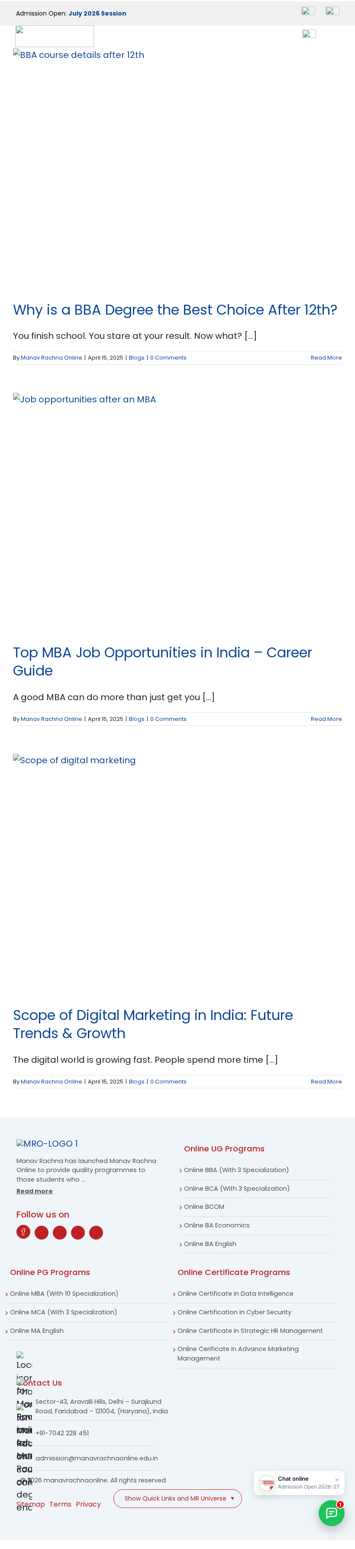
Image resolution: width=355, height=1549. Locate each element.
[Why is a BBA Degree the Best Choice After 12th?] (177, 168)
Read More (326, 358)
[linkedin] (96, 1233)
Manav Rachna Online (51, 358)
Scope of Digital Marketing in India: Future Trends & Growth (153, 1024)
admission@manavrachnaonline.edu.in (97, 1458)
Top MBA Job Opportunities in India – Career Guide (162, 661)
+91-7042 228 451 (62, 1433)
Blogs (137, 358)
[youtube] (78, 1233)
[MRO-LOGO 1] (47, 1144)
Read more (34, 1191)
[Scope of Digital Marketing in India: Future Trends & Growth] (177, 873)
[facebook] (23, 1232)
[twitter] (41, 1233)
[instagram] (60, 1233)
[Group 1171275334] (308, 11)
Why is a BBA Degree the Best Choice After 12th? (175, 309)
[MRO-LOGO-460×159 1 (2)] (54, 30)
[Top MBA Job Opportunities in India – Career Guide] (177, 512)
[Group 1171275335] (332, 11)
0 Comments (168, 358)
